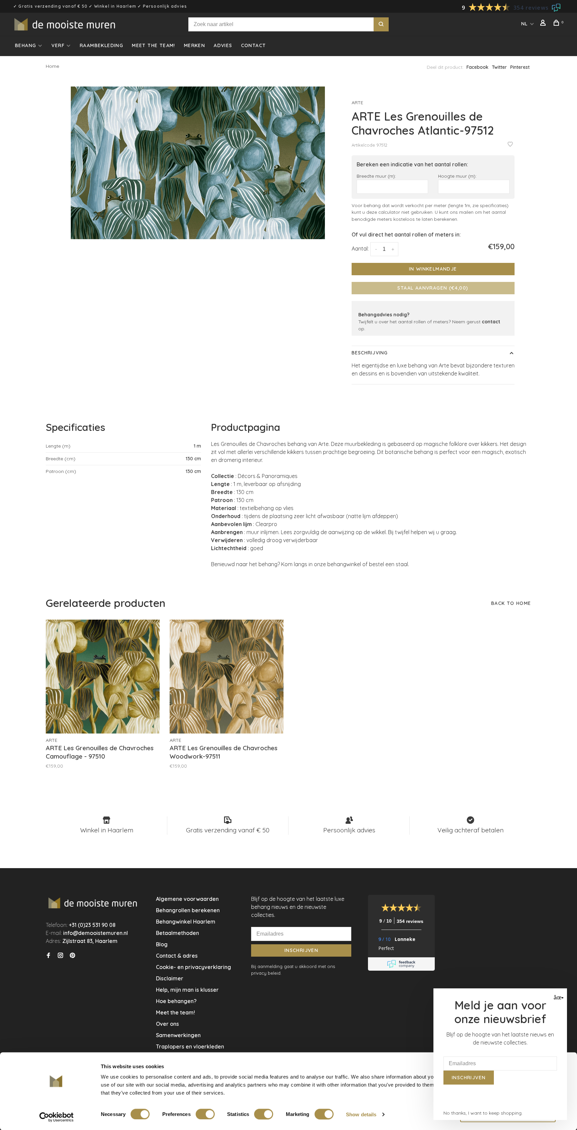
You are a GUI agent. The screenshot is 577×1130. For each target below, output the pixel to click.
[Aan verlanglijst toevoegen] (510, 144)
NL (524, 24)
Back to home (511, 603)
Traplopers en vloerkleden (190, 1046)
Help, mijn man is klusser (187, 989)
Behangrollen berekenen (188, 910)
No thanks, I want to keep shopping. (483, 1113)
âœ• (558, 997)
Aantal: (360, 248)
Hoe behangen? (176, 1001)
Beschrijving (370, 353)
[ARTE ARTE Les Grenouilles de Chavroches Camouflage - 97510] (103, 677)
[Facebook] (48, 955)
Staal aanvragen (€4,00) (432, 288)
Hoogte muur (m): (457, 176)
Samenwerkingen (178, 1035)
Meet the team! (153, 45)
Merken (194, 45)
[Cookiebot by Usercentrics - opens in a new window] (56, 1117)
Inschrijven (301, 950)
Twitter (499, 67)
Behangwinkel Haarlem (185, 921)
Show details (361, 1114)
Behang (25, 45)
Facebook (477, 67)
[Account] (544, 24)
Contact (253, 45)
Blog (162, 944)
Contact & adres (177, 955)
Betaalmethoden (177, 933)
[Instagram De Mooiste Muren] (60, 955)
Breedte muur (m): (376, 176)
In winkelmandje (433, 269)
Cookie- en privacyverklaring (193, 967)
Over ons (167, 1023)
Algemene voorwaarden (187, 899)
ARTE (357, 103)
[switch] (205, 1114)
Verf (57, 45)
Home (52, 66)
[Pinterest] (72, 955)
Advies (223, 45)
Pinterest (520, 67)
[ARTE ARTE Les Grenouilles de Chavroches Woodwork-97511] (226, 677)
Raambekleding (101, 45)
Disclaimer (169, 978)
